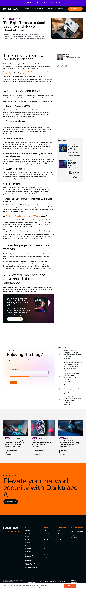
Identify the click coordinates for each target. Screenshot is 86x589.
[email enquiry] (19, 531)
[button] (26, 9)
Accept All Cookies (70, 585)
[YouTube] (12, 531)
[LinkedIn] (4, 531)
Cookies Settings (57, 585)
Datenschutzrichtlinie (30, 582)
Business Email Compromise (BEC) (22, 216)
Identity (7, 438)
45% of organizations (26, 74)
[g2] (15, 531)
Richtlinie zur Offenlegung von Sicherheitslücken (74, 582)
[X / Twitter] (8, 531)
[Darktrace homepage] (10, 9)
